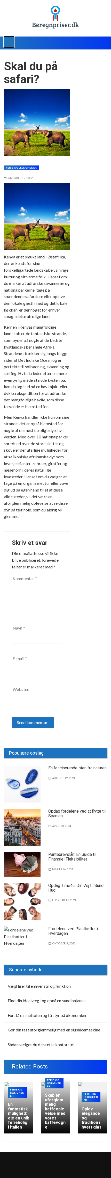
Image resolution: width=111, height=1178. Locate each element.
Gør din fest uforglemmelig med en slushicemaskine (54, 1029)
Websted (21, 689)
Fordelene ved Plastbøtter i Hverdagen (73, 931)
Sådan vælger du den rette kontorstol (41, 1044)
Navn (19, 627)
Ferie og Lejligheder (21, 167)
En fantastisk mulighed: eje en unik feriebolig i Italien (18, 1116)
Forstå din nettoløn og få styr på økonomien (47, 1015)
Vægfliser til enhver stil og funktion (39, 986)
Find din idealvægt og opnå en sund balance (46, 1000)
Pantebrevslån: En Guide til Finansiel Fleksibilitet (72, 857)
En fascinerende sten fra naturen (77, 767)
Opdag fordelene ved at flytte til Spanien (77, 813)
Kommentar (25, 578)
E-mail (20, 658)
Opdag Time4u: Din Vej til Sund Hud (76, 888)
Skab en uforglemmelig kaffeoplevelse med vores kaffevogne (55, 1111)
